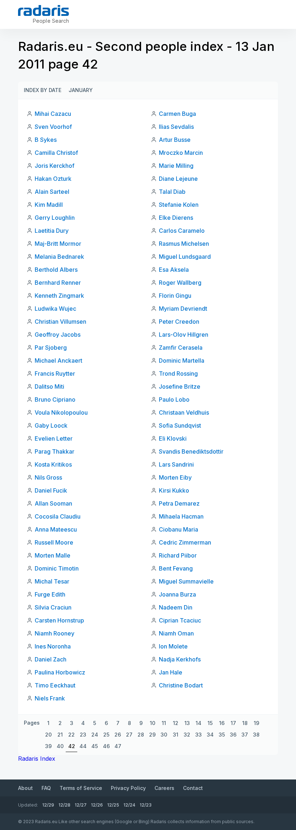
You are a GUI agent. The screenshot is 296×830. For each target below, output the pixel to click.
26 (117, 734)
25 (106, 734)
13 (187, 723)
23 (83, 734)
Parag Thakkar (54, 451)
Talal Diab (172, 191)
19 (256, 723)
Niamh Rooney (54, 633)
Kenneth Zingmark (59, 295)
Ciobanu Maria (178, 529)
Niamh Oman (176, 633)
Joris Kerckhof (54, 165)
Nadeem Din (175, 607)
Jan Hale (170, 672)
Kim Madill (49, 204)
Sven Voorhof (53, 126)
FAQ (46, 788)
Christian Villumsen (60, 321)
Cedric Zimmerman (185, 542)
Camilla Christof (56, 152)
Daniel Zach (50, 659)
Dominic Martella (181, 360)
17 (233, 723)
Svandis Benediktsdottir (191, 451)
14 (198, 723)
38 (256, 734)
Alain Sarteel (52, 191)
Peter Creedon (179, 321)
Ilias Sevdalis (176, 126)
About (25, 788)
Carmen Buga (177, 113)
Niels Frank (50, 698)
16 (222, 723)
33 (198, 734)
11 (164, 723)
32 (187, 734)
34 (210, 734)
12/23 (146, 805)
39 (48, 746)
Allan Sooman (53, 503)
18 (245, 723)
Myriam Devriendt (183, 308)
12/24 (129, 805)
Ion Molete (173, 646)
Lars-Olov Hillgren (183, 334)
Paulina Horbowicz (60, 672)
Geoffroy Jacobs (57, 334)
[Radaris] (43, 10)
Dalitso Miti (49, 386)
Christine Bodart (181, 685)
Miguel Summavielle (186, 581)
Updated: (28, 805)
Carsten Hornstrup (59, 620)
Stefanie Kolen (179, 204)
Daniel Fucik (51, 490)
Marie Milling (176, 165)
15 (210, 723)
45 (94, 746)
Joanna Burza (177, 594)
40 (60, 746)
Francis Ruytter (55, 373)
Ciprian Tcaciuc (180, 620)
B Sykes (46, 139)
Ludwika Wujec (55, 308)
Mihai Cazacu (53, 113)
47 (117, 746)
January (81, 90)
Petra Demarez (179, 503)
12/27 (81, 805)
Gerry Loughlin (55, 217)
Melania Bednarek (59, 256)
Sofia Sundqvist (180, 425)
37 (244, 734)
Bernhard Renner (58, 282)
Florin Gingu (175, 295)
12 (175, 723)
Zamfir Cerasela (181, 347)
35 (222, 734)
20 (48, 734)
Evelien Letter (54, 438)
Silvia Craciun (53, 607)
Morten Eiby (175, 477)
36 (233, 734)
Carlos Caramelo (182, 230)
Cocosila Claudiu (57, 516)
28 (141, 734)
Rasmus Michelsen (184, 243)
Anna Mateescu (56, 529)
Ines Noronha (53, 646)
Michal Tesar (52, 581)
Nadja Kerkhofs (180, 659)
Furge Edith (50, 594)
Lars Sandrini (176, 464)
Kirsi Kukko (174, 490)
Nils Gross (48, 477)
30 (164, 734)
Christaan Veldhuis (184, 412)
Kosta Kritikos (53, 464)
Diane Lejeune (178, 178)
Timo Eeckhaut (55, 685)
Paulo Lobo (174, 399)
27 (129, 734)
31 (175, 734)
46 (106, 746)
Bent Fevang (176, 568)
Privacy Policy (128, 788)
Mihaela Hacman (181, 516)
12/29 (48, 805)
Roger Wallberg (180, 282)
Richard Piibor (178, 555)
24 (94, 734)
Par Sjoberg (51, 347)
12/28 (64, 805)
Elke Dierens (176, 217)
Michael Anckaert (58, 360)
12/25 (113, 805)
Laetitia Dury (52, 230)
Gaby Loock (51, 425)
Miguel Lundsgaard (185, 256)
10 (152, 723)
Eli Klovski (173, 438)
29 (152, 734)
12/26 (97, 805)
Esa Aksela (174, 269)
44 (83, 746)
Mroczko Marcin (181, 152)
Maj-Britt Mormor (58, 243)
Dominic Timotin (57, 568)
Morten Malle (52, 555)
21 (60, 734)
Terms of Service (81, 788)
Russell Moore (54, 542)
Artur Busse (175, 139)
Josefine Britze (179, 386)
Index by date (42, 90)
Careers (164, 788)
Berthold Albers (56, 269)
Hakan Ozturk (53, 178)
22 (71, 734)
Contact (193, 788)
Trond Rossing (178, 373)
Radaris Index (36, 758)
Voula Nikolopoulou (61, 412)
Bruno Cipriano (55, 399)
